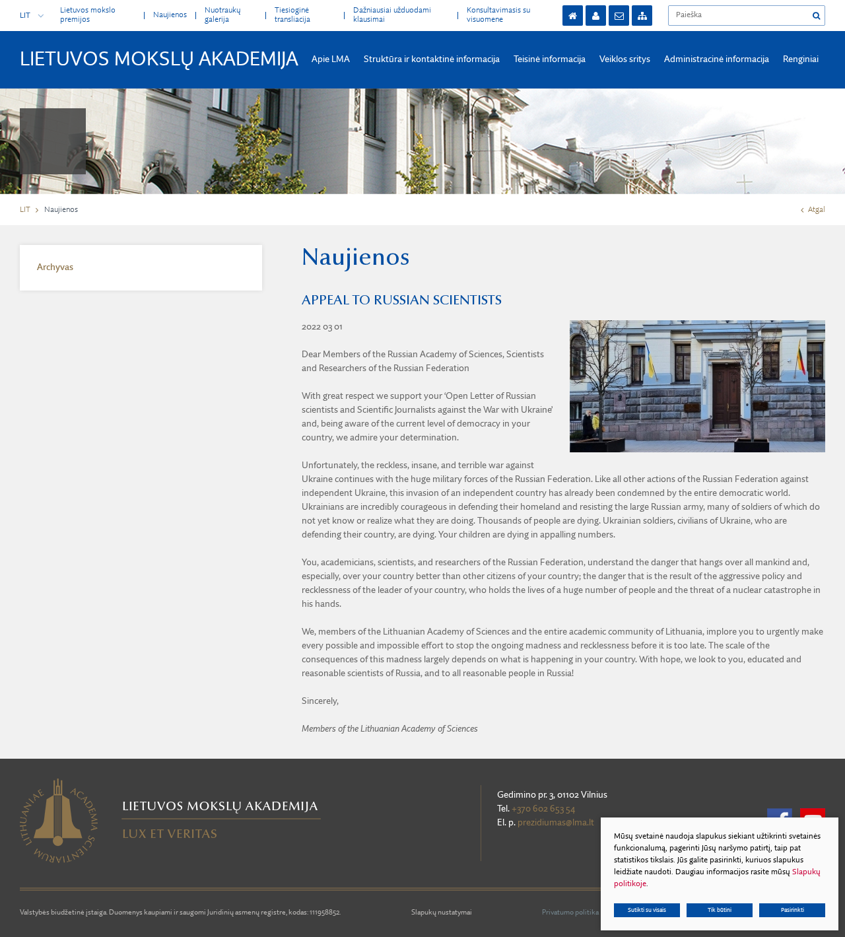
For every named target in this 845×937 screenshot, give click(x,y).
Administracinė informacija (716, 59)
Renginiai (801, 59)
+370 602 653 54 (543, 809)
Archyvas (55, 267)
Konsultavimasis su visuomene (498, 15)
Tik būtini (719, 910)
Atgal (816, 210)
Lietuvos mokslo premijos (88, 15)
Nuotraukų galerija (222, 15)
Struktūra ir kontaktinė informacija (432, 59)
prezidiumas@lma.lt (556, 822)
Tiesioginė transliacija (292, 15)
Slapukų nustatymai (441, 913)
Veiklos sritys (624, 59)
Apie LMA (331, 59)
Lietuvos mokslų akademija (159, 60)
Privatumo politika (570, 913)
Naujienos (170, 15)
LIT (25, 16)
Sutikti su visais (647, 910)
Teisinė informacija (550, 59)
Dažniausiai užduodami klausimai (392, 15)
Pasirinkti (792, 910)
